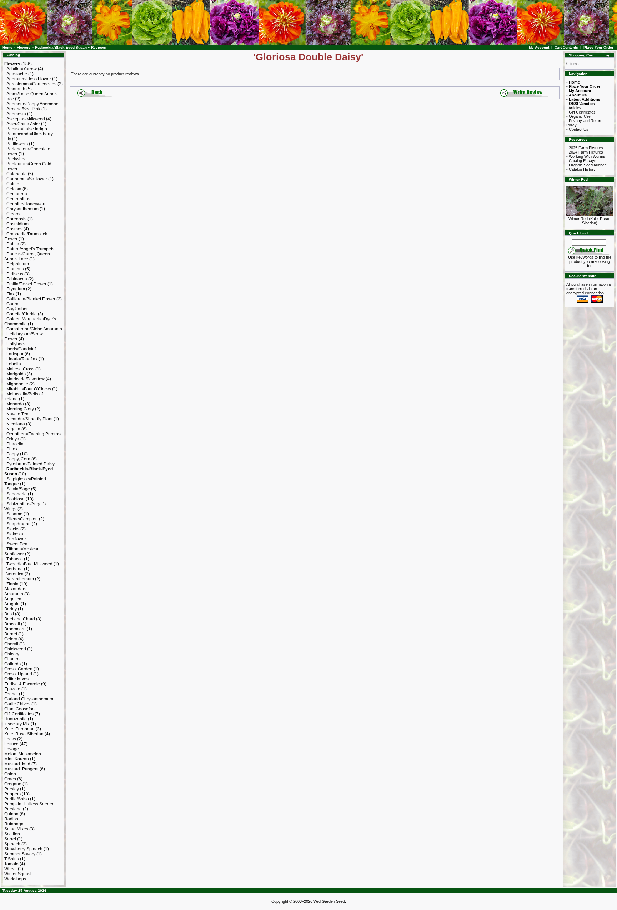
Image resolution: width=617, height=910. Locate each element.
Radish (11, 818)
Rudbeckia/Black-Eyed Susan (61, 47)
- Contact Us (577, 129)
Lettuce (11, 743)
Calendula (16, 173)
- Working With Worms (585, 156)
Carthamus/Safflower (26, 178)
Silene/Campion (22, 518)
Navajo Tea (17, 413)
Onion (10, 773)
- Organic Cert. (579, 116)
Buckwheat (17, 158)
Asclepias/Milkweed (25, 118)
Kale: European (19, 728)
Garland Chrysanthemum (28, 698)
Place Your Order (598, 47)
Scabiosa (15, 498)
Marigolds (16, 373)
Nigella (13, 428)
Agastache (16, 73)
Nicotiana (15, 423)
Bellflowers (17, 143)
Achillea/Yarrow (21, 68)
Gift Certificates (19, 713)
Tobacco (14, 558)
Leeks (10, 738)
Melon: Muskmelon (22, 753)
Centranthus (18, 198)
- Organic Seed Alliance (586, 165)
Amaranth (15, 88)
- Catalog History (581, 169)
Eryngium (15, 288)
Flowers (24, 47)
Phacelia (15, 443)
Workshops (15, 878)
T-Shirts (11, 858)
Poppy (12, 453)
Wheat (10, 868)
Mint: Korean (16, 758)
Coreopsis (16, 218)
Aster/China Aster (23, 123)
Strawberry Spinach (23, 848)
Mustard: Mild (17, 763)
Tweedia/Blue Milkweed (29, 563)
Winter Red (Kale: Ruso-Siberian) (589, 220)
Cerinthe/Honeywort (25, 203)
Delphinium (17, 263)
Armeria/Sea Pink (23, 108)
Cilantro (12, 658)
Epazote (12, 688)
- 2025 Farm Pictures (584, 148)
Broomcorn (15, 628)
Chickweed (15, 648)
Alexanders (15, 588)
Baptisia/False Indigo (26, 128)
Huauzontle (15, 718)
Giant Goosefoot (20, 708)
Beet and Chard (19, 618)
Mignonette (17, 383)
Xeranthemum (20, 578)
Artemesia (16, 113)
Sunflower (16, 538)
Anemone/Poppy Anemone (32, 103)
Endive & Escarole (22, 683)
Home (7, 47)
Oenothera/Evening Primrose (34, 433)
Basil (9, 613)
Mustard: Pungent (21, 768)
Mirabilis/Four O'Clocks (28, 388)
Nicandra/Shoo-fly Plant (29, 418)
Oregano (12, 783)
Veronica (15, 573)
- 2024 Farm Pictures (584, 152)
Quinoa (11, 813)
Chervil (11, 643)
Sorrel (10, 838)
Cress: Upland (18, 673)
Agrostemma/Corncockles (31, 83)
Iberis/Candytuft (21, 348)
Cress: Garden (18, 668)
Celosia (13, 188)
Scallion (12, 833)
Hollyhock (16, 343)
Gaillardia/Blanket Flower (30, 298)
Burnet (10, 633)
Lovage (11, 748)
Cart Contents (566, 47)
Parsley (11, 788)
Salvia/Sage (18, 488)
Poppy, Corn (18, 458)
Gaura (12, 303)
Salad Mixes (16, 828)
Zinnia (12, 583)
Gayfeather (17, 308)
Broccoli (12, 623)
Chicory (11, 653)
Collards (12, 663)
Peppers (12, 793)
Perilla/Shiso (16, 798)
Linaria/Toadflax (21, 358)
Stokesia (14, 533)
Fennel (11, 693)
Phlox (11, 448)
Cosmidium (17, 223)
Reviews (98, 47)
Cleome (14, 213)
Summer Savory (19, 853)
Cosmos (14, 228)
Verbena (14, 568)
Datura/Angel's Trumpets (30, 248)
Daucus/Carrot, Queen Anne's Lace (27, 256)
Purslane (13, 808)
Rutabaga (14, 823)
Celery (10, 638)
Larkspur (15, 353)
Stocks (12, 528)
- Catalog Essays (581, 161)
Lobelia (13, 363)
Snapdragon (18, 523)
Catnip (12, 183)
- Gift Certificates (581, 112)
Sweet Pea (16, 543)
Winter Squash (18, 873)
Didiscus (14, 273)
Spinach (12, 843)
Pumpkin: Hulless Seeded (29, 803)
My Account (539, 47)
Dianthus (15, 268)
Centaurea (16, 193)
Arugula (12, 603)
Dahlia (12, 243)
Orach (10, 778)
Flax (10, 293)
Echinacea (16, 278)
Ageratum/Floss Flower (28, 78)
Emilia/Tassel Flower (26, 283)
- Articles (573, 108)
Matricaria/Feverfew (25, 378)
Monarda (15, 403)
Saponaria (16, 493)
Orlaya (12, 438)
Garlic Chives (17, 703)
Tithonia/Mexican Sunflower (22, 551)
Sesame (14, 513)
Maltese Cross (20, 368)
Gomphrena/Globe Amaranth (34, 328)
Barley (10, 608)
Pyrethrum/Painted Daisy (30, 463)
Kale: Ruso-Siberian (24, 733)
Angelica (12, 598)
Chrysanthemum (22, 208)
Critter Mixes (16, 678)
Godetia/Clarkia (21, 313)
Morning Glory (20, 408)
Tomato (11, 863)
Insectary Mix (17, 723)
